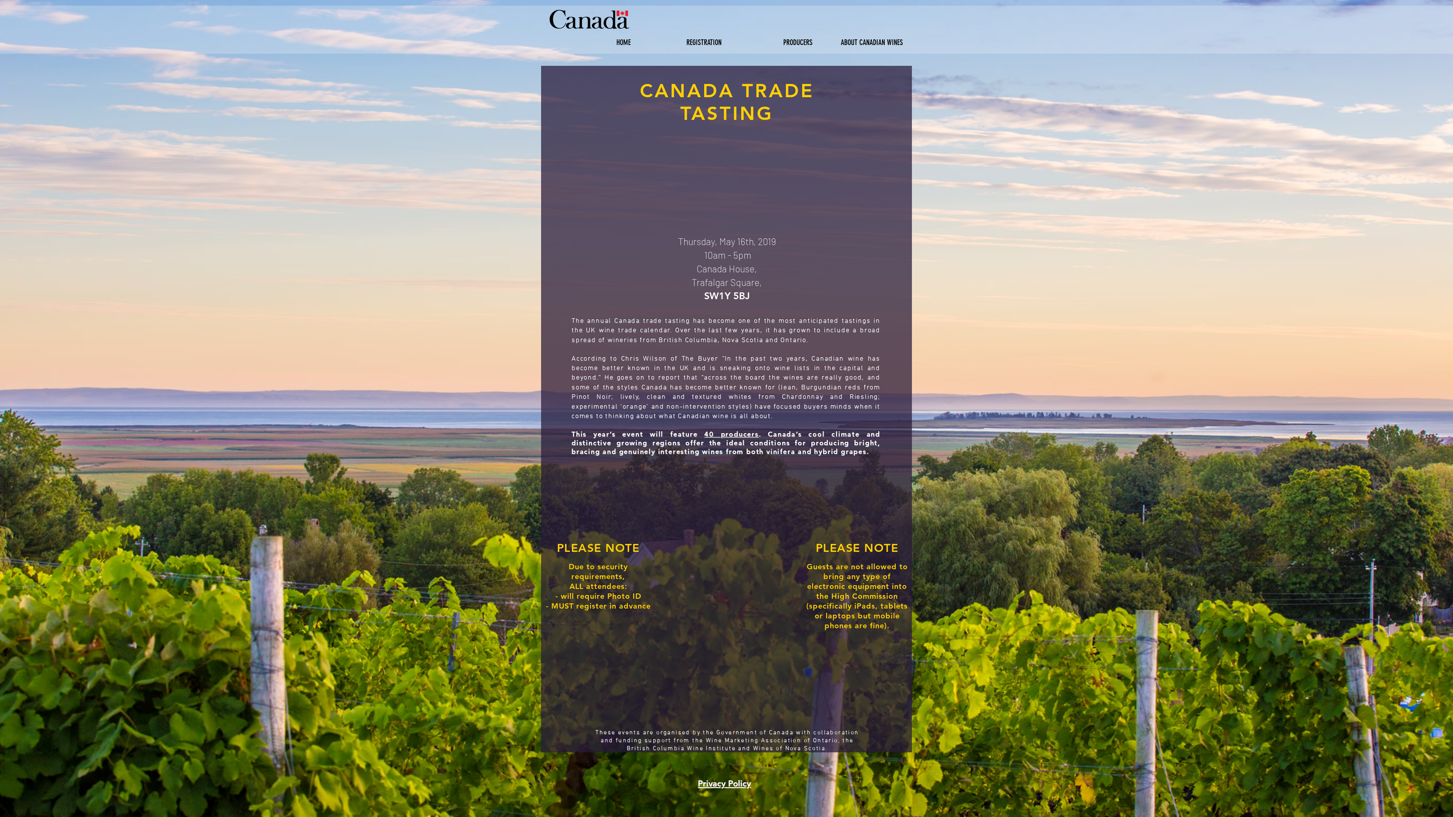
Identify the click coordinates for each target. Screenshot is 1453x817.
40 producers (731, 434)
